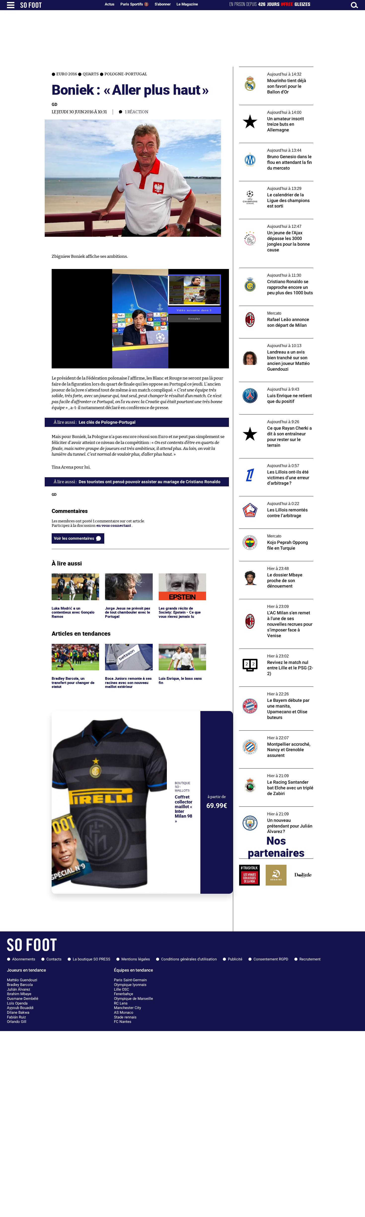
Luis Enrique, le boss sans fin (181, 648)
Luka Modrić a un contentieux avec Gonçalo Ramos (74, 580)
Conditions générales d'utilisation (189, 959)
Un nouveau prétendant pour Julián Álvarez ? (270, 811)
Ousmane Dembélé (22, 998)
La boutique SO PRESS (91, 959)
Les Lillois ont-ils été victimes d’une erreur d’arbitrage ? (276, 463)
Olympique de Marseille (133, 998)
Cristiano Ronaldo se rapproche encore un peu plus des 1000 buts (276, 272)
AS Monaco (123, 1012)
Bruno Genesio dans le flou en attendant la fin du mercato (276, 147)
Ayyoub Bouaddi (20, 1008)
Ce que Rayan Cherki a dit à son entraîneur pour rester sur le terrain (271, 419)
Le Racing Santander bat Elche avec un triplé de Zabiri (272, 773)
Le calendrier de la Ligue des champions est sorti (273, 185)
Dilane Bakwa (18, 1012)
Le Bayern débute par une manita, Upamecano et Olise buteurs (268, 691)
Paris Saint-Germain (130, 980)
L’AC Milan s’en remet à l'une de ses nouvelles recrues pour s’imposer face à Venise (273, 605)
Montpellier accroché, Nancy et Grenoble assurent (275, 735)
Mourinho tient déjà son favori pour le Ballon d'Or (272, 71)
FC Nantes (122, 1021)
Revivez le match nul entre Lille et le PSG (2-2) (274, 653)
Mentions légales (135, 959)
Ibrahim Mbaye (19, 994)
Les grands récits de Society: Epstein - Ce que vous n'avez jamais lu (180, 580)
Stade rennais (125, 1017)
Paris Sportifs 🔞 (134, 4)
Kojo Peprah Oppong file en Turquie (270, 531)
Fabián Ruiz (16, 1017)
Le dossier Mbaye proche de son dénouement (266, 566)
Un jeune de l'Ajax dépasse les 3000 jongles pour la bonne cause (269, 223)
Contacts (54, 959)
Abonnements (23, 959)
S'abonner (163, 4)
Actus (109, 4)
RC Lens (121, 1003)
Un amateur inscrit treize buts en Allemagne (268, 109)
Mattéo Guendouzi (22, 980)
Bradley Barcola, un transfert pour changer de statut (74, 650)
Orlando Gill (16, 1021)
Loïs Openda (17, 1003)
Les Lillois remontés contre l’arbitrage (272, 498)
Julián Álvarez (18, 989)
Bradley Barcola (20, 984)
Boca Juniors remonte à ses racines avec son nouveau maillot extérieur (128, 650)
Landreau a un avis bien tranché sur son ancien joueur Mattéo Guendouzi (274, 343)
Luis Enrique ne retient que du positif (271, 384)
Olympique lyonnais (130, 984)
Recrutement (310, 959)
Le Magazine (187, 4)
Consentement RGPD (271, 959)
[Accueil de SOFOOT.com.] (59, 5)
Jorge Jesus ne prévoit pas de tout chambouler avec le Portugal (128, 580)
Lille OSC (121, 989)
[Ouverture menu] (10, 5)
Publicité (235, 959)
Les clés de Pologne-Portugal (107, 422)
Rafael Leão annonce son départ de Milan (274, 308)
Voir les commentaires (74, 538)
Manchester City (127, 1008)
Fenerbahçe (123, 994)
